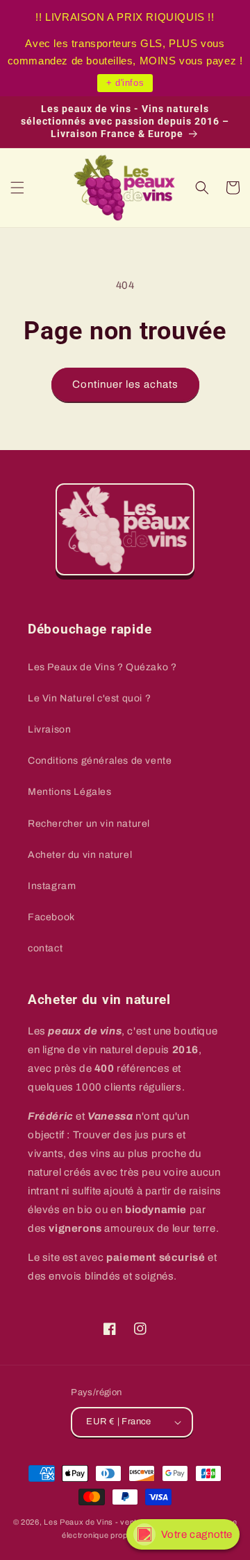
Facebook (51, 917)
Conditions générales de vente (100, 760)
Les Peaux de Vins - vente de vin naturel (119, 1522)
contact (45, 948)
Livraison (49, 729)
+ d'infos (125, 83)
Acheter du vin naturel (80, 855)
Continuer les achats (125, 384)
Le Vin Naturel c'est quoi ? (89, 698)
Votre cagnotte (197, 1534)
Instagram (52, 886)
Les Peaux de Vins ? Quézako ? (102, 667)
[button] (17, 187)
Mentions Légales (70, 792)
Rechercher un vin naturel (89, 823)
